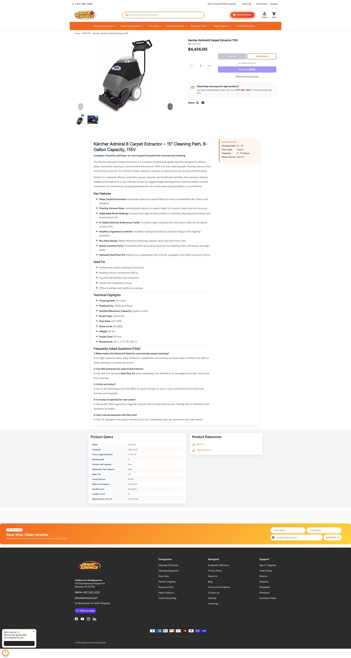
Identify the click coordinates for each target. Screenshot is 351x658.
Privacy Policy (215, 570)
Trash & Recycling (245, 26)
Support (274, 4)
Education (264, 592)
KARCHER (86, 33)
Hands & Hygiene (175, 26)
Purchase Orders (267, 598)
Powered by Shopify (98, 643)
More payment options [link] (247, 76)
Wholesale (264, 587)
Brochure (200, 444)
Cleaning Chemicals (103, 26)
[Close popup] (33, 631)
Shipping (263, 581)
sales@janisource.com (86, 597)
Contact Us (213, 592)
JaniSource (85, 643)
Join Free (331, 537)
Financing (246, 4)
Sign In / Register (267, 565)
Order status (265, 570)
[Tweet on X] (197, 102)
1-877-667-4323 (242, 90)
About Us (212, 576)
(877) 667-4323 (92, 592)
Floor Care (153, 26)
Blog (210, 581)
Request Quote (262, 56)
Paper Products (221, 26)
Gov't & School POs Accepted (222, 4)
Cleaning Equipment (131, 26)
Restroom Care (198, 26)
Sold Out (232, 56)
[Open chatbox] (5, 652)
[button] (274, 15)
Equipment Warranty (218, 565)
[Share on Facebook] (203, 102)
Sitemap (212, 598)
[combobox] (163, 15)
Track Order (261, 4)
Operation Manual (204, 450)
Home (77, 33)
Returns (263, 576)
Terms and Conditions (219, 587)
